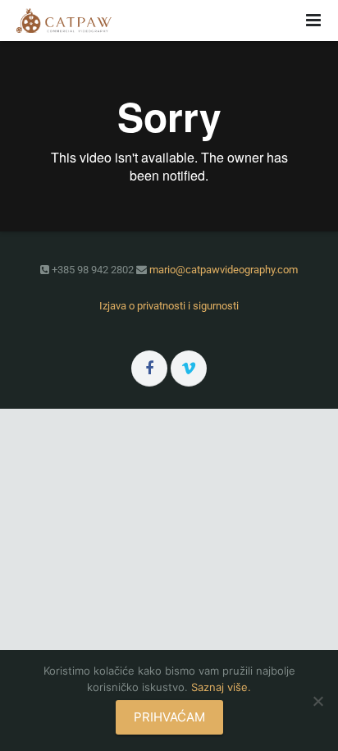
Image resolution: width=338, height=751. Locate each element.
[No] (317, 701)
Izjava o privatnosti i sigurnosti (169, 306)
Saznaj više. (221, 687)
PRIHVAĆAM (169, 717)
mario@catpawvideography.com (223, 269)
